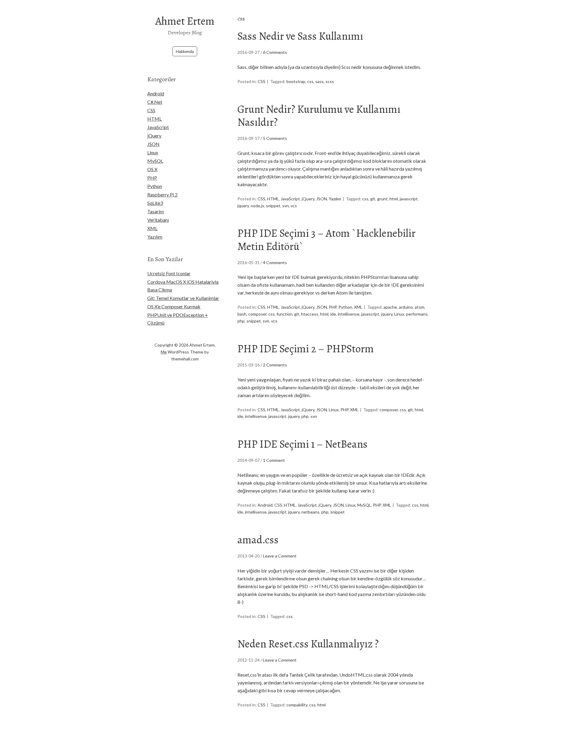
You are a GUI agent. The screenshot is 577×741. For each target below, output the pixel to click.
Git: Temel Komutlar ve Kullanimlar (183, 298)
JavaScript (290, 198)
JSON (321, 198)
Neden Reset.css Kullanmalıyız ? (308, 643)
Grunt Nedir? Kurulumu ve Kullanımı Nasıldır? (319, 115)
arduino (406, 307)
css (310, 81)
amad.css (258, 539)
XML (358, 307)
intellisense (348, 313)
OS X (152, 169)
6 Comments (275, 52)
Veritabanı (158, 220)
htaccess (309, 313)
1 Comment (274, 460)
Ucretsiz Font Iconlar (169, 273)
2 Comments (275, 364)
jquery (243, 205)
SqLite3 (155, 203)
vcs (294, 205)
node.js (257, 205)
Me (164, 351)
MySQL (364, 505)
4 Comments (275, 262)
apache (390, 307)
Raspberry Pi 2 (162, 194)
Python (345, 307)
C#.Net (154, 102)
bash (241, 313)
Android (265, 505)
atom (419, 307)
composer (257, 313)
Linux (399, 313)
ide (333, 313)
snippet (273, 205)
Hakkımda (185, 51)
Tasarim (155, 211)
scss (329, 81)
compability (296, 704)
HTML (273, 198)
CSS (261, 81)
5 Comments (275, 138)
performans (417, 313)
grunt (382, 198)
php (241, 320)
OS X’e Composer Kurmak (173, 306)
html (393, 198)
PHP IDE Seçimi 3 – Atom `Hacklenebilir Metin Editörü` (326, 239)
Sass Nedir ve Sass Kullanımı (300, 36)
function (284, 313)
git (372, 198)
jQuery (308, 198)
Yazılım (335, 198)
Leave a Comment (280, 555)
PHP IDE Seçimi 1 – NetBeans (302, 444)
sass (319, 81)
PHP (333, 307)
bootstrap (295, 81)
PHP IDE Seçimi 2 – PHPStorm (305, 348)
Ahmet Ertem (185, 21)
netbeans (310, 511)
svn (285, 205)
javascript (409, 198)
